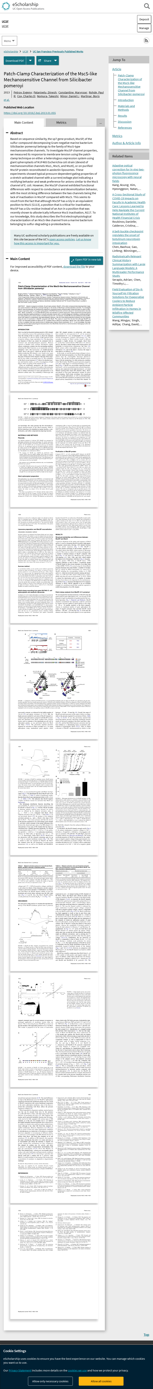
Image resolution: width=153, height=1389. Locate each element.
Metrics (117, 136)
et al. (7, 100)
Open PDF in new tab (88, 259)
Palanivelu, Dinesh (45, 92)
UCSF (5, 26)
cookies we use (77, 1370)
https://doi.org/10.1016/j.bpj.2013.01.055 (30, 113)
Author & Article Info (126, 143)
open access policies (62, 239)
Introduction (126, 100)
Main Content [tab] (23, 122)
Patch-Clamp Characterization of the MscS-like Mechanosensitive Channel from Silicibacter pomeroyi (131, 84)
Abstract (16, 133)
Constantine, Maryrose (72, 92)
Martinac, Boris (90, 96)
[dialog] (76, 1367)
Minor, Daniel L (69, 96)
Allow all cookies (101, 1381)
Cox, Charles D (26, 96)
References (125, 127)
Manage (143, 28)
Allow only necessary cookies (50, 1381)
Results (122, 115)
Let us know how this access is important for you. (52, 241)
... (100, 122)
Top (146, 1334)
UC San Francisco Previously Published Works (58, 51)
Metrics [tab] (61, 122)
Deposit (144, 19)
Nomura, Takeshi (47, 96)
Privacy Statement (20, 1370)
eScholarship (11, 51)
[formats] (30, 60)
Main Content (20, 258)
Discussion (125, 121)
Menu (7, 41)
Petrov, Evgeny (23, 92)
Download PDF (15, 60)
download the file (74, 266)
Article (116, 69)
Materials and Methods (126, 108)
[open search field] (147, 6)
